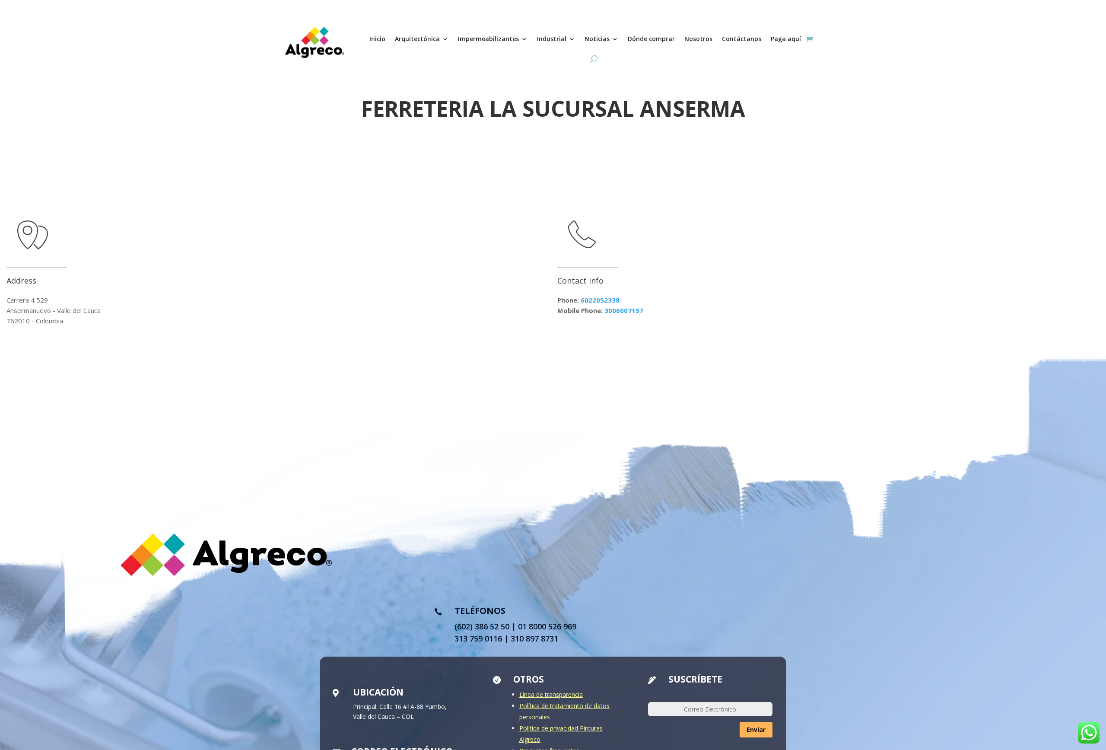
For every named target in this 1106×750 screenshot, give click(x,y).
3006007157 (623, 310)
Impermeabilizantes (488, 39)
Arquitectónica (417, 39)
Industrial (551, 39)
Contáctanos (741, 39)
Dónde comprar (651, 39)
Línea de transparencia (551, 694)
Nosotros (698, 39)
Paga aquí (786, 39)
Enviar (756, 729)
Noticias (597, 39)
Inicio (377, 39)
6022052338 (600, 300)
